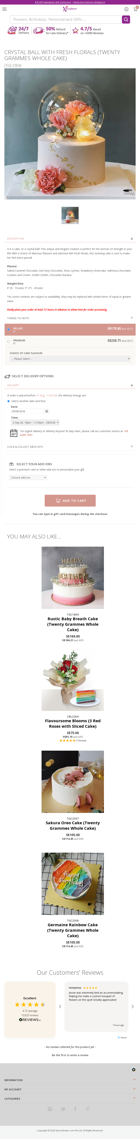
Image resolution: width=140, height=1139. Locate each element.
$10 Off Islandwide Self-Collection (53, 2)
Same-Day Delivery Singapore (89, 2)
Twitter (63, 1109)
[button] (73, 740)
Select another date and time (28, 401)
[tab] (70, 385)
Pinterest (88, 1109)
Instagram (50, 1109)
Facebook (75, 1109)
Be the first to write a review (70, 1055)
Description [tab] (15, 238)
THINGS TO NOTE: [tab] (18, 318)
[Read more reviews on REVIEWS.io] (30, 1020)
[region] (96, 1006)
